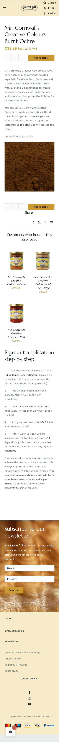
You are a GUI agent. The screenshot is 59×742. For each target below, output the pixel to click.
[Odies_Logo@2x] (29, 6)
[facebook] (29, 692)
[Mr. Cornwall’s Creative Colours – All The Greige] (42, 251)
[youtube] (29, 704)
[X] (39, 222)
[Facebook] (33, 222)
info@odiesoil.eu (14, 630)
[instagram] (29, 698)
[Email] (51, 222)
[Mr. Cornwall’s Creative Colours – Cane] (16, 251)
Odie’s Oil (42, 422)
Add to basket (41, 206)
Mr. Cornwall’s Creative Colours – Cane (16, 280)
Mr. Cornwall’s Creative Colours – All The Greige (42, 282)
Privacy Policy (30, 602)
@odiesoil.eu (24, 124)
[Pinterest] (45, 222)
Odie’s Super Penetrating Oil (21, 374)
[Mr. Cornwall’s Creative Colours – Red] (16, 303)
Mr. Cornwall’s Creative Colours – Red (16, 333)
